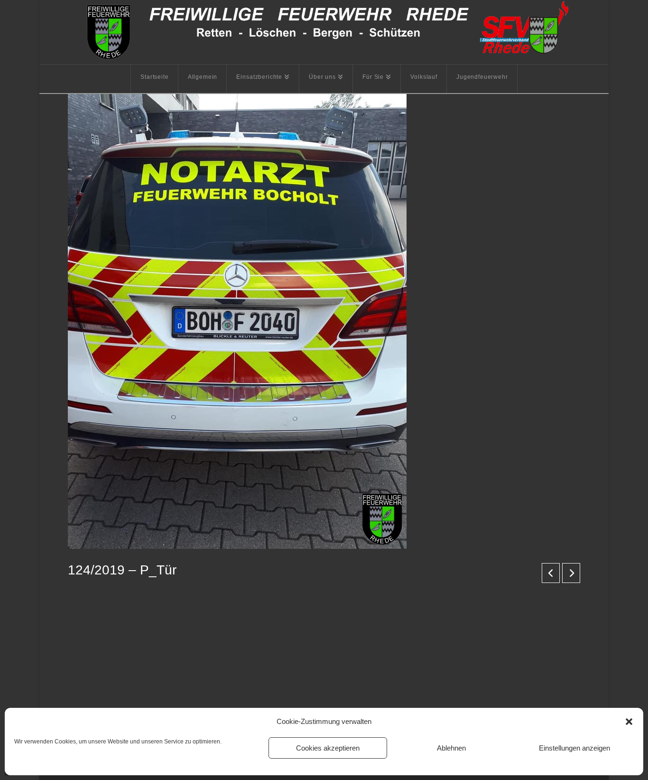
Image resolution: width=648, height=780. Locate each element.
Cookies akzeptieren (328, 748)
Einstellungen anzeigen (574, 748)
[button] (629, 721)
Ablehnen (451, 748)
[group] (324, 636)
